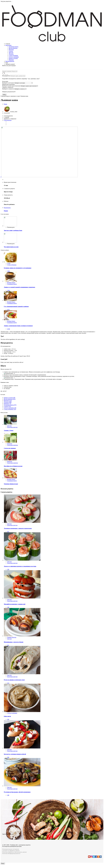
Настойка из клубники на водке (13, 466)
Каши (5, 104)
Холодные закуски (12, 427)
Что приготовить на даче (11, 247)
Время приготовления (8, 84)
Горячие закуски (11, 637)
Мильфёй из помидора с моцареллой (14, 604)
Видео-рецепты (13, 48)
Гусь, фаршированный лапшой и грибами (16, 306)
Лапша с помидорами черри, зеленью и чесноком (18, 325)
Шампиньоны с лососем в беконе (13, 642)
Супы (8, 263)
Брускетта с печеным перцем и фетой (15, 754)
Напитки (11, 59)
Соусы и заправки (14, 57)
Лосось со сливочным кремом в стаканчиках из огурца (20, 566)
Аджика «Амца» (8, 430)
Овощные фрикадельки (11, 484)
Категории (8, 45)
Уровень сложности (7, 87)
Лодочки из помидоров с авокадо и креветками (18, 528)
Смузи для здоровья (10, 448)
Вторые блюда (11, 282)
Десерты (11, 54)
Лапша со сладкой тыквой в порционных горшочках (19, 287)
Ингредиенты (6, 75)
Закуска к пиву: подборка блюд (13, 230)
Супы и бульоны (13, 55)
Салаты (11, 51)
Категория (5, 81)
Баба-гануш (7, 716)
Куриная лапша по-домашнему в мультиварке (17, 268)
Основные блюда (13, 46)
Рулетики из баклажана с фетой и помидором (17, 792)
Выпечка (11, 49)
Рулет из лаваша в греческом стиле (14, 680)
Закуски (11, 52)
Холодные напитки (12, 445)
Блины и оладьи (13, 58)
